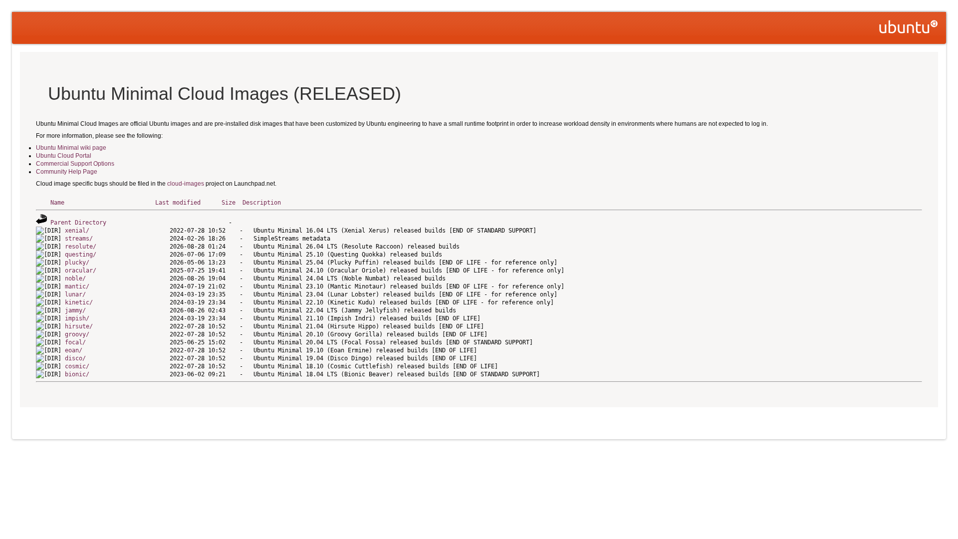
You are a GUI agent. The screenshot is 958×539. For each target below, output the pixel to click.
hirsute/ (79, 326)
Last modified (178, 202)
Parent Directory (78, 222)
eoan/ (73, 350)
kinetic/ (79, 302)
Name (57, 202)
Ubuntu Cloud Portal (63, 155)
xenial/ (77, 230)
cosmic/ (77, 366)
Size (229, 202)
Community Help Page (66, 171)
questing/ (80, 254)
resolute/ (80, 246)
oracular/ (80, 270)
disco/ (75, 358)
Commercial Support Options (75, 163)
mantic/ (77, 286)
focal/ (75, 342)
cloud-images (185, 183)
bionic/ (77, 374)
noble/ (75, 278)
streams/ (79, 238)
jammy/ (75, 310)
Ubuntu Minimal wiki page (71, 147)
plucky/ (77, 262)
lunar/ (75, 294)
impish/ (77, 318)
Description (261, 202)
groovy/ (77, 334)
